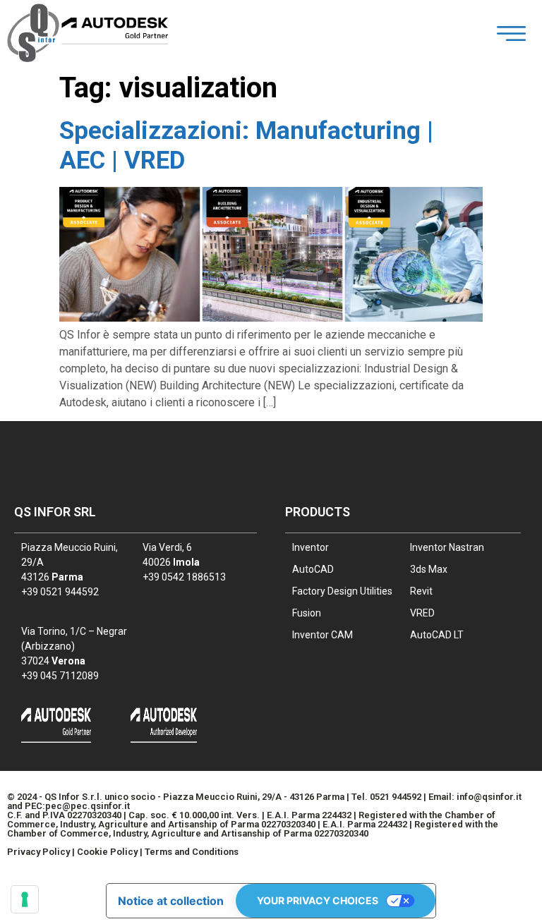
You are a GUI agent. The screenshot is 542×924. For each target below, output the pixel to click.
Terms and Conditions (192, 851)
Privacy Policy (38, 851)
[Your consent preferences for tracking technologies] (24, 899)
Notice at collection (171, 901)
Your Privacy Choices (317, 900)
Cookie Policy (107, 851)
